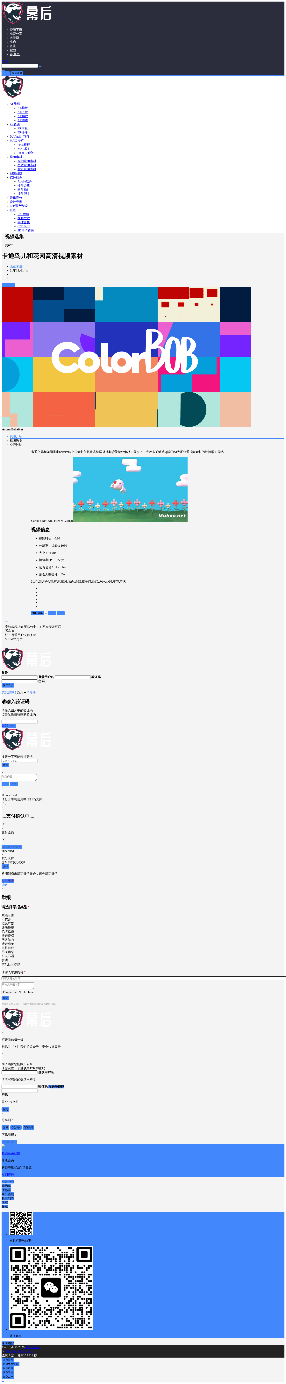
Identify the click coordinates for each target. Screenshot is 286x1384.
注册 (33, 692)
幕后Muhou (32, 1347)
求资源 (14, 37)
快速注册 (17, 73)
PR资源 (15, 124)
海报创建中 (9, 1142)
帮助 (13, 50)
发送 (12, 725)
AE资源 (15, 104)
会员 (15, 54)
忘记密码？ (9, 692)
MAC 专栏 (17, 140)
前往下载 (8, 284)
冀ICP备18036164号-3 (19, 1351)
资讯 (13, 46)
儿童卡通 (16, 266)
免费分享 (16, 33)
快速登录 (8, 685)
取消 (5, 725)
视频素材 (16, 157)
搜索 (5, 765)
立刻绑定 (8, 880)
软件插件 (16, 177)
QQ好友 (15, 1127)
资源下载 (16, 29)
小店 (13, 42)
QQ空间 (28, 1127)
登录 (5, 73)
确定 (5, 885)
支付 (5, 866)
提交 (5, 998)
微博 (5, 1127)
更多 (13, 210)
